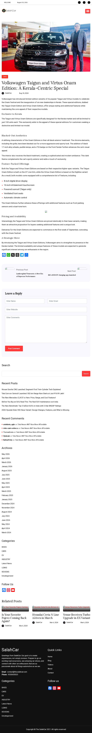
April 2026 (6, 458)
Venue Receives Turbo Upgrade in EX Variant (76, 616)
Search (6, 365)
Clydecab (6, 436)
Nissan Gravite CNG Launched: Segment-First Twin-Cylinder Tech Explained (31, 389)
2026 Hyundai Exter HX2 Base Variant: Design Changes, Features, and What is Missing (35, 410)
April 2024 (6, 528)
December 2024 (8, 504)
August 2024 (7, 512)
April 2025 (6, 487)
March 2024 (6, 532)
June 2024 (6, 520)
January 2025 (7, 499)
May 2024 (6, 524)
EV (3, 555)
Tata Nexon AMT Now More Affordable (32, 424)
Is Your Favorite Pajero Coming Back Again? (14, 618)
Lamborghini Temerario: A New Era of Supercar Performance (29, 275)
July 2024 (5, 516)
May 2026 (6, 454)
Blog (49, 661)
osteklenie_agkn (9, 424)
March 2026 (6, 462)
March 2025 (6, 491)
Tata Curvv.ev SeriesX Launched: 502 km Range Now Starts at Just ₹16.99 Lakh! (33, 393)
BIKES (4, 547)
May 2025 (6, 483)
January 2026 (7, 466)
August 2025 (7, 471)
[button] (87, 11)
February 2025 (7, 495)
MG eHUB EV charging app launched (62, 275)
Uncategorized (7, 576)
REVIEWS (5, 572)
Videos (50, 665)
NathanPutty (7, 440)
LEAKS (4, 568)
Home (50, 657)
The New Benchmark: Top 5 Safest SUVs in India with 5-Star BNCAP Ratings (31, 406)
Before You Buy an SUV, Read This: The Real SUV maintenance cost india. (30, 402)
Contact (51, 673)
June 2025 (6, 479)
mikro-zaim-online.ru (10, 428)
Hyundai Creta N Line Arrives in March (45, 616)
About (50, 669)
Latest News (7, 563)
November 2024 (8, 508)
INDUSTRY (6, 559)
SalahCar (8, 93)
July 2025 (5, 475)
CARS (5, 76)
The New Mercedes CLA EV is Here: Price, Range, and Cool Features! (29, 398)
